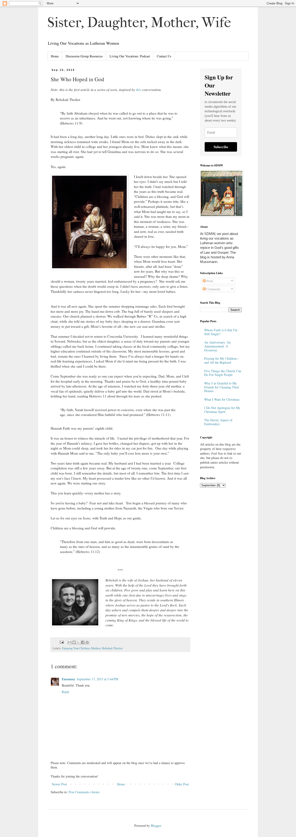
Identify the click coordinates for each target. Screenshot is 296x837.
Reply (65, 692)
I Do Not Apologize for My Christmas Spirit (222, 410)
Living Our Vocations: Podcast (130, 56)
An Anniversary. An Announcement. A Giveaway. (217, 346)
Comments (213, 289)
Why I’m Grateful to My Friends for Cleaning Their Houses (221, 387)
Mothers (96, 648)
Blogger (156, 825)
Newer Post (59, 784)
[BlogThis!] (74, 642)
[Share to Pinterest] (87, 642)
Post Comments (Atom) (84, 792)
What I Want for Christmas (221, 399)
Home (55, 56)
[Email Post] (61, 642)
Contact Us (164, 56)
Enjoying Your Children (76, 648)
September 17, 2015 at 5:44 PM (97, 679)
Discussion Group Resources (84, 56)
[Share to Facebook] (82, 642)
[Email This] (69, 642)
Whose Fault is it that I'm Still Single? (220, 332)
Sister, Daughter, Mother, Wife (139, 22)
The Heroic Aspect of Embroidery (218, 422)
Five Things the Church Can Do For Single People (222, 373)
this (138, 89)
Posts (209, 281)
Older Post (182, 784)
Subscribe (221, 146)
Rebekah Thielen (112, 648)
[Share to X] (78, 642)
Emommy (68, 679)
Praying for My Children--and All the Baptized (221, 360)
